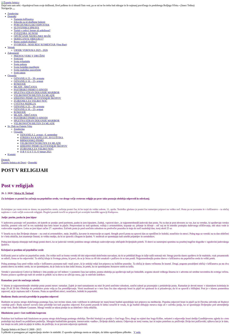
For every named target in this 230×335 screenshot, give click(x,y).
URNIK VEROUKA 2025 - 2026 (31, 50)
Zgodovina (13, 13)
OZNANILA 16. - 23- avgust (28, 81)
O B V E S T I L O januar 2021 (35, 151)
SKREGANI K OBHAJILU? (28, 39)
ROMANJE (20, 84)
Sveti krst (18, 58)
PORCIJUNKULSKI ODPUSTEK (31, 24)
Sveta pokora (20, 64)
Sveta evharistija (22, 61)
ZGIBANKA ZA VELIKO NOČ (30, 101)
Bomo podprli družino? (25, 41)
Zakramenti (13, 53)
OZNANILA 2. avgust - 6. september (38, 134)
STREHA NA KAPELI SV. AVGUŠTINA (41, 137)
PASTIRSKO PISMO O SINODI (31, 89)
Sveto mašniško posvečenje (27, 70)
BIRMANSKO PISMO (32, 140)
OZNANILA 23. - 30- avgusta (29, 78)
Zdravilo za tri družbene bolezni (29, 22)
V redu (137, 332)
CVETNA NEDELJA (25, 103)
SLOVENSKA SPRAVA (26, 27)
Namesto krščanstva (23, 19)
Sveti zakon (19, 72)
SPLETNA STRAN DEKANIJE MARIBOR (36, 92)
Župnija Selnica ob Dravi (13, 162)
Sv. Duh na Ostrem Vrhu (20, 126)
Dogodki (12, 16)
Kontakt (11, 154)
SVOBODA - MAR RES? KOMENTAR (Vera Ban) (40, 44)
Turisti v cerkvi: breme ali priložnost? (32, 30)
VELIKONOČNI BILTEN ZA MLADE (34, 95)
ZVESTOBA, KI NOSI (26, 33)
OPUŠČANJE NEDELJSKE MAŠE (32, 36)
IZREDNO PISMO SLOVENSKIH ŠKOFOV (37, 98)
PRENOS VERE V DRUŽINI (29, 55)
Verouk (11, 47)
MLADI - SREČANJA (25, 86)
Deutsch (5, 159)
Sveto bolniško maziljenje (26, 67)
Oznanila (12, 75)
